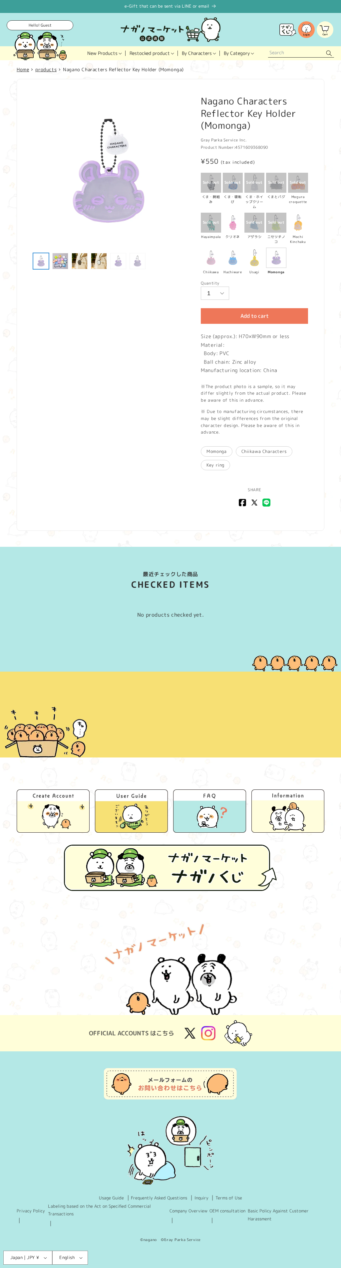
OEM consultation (227, 1211)
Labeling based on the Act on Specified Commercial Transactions (99, 1210)
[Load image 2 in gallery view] (60, 261)
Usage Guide (111, 1198)
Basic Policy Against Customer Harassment (278, 1214)
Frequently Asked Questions (159, 1198)
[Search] (329, 53)
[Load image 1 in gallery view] (41, 261)
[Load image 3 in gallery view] (80, 261)
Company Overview (188, 1211)
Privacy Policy (31, 1211)
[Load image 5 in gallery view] (118, 261)
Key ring (215, 465)
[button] (104, 53)
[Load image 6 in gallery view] (138, 261)
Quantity (210, 283)
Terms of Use (228, 1198)
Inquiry (201, 1198)
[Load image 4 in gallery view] (99, 261)
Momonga (216, 451)
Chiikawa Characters (264, 451)
